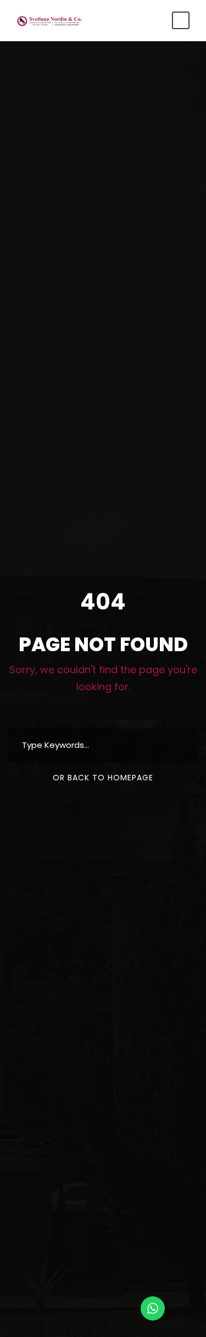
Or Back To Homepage (103, 777)
